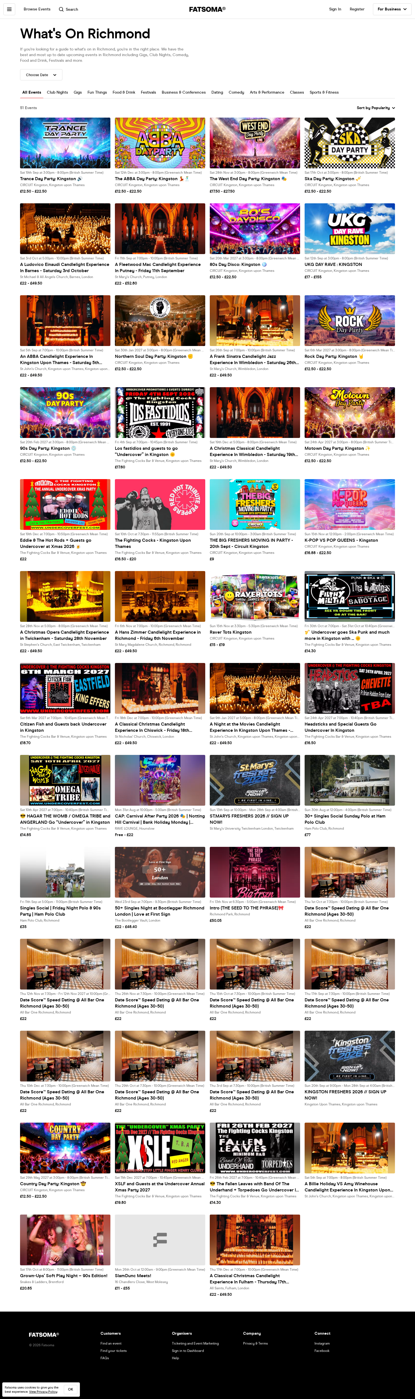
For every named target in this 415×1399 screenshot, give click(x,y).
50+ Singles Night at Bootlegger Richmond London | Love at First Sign (159, 911)
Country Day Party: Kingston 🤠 (53, 1183)
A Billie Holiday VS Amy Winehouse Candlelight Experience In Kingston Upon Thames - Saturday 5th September (347, 1187)
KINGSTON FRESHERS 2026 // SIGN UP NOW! (345, 1095)
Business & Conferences (184, 92)
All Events (31, 92)
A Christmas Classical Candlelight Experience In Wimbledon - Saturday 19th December (252, 452)
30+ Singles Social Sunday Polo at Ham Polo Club (345, 819)
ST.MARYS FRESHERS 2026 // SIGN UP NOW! (249, 819)
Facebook (321, 1351)
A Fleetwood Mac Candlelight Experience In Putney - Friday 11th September (158, 267)
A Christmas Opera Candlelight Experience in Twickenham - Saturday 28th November (64, 635)
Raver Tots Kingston (231, 632)
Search (72, 9)
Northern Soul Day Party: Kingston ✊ (154, 356)
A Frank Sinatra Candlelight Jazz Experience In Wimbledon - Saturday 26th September (253, 360)
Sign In (335, 9)
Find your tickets (114, 1351)
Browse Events (37, 9)
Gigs (78, 92)
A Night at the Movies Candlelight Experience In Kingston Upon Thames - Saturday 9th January (250, 727)
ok (70, 1389)
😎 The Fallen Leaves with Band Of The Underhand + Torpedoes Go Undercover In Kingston (254, 1187)
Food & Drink (124, 92)
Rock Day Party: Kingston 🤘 (334, 356)
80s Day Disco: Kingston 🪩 (238, 264)
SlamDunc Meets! (133, 1275)
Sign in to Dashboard (188, 1351)
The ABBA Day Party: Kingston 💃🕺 (152, 178)
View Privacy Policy (43, 1392)
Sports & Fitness (324, 92)
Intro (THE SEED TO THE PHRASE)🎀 (247, 908)
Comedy (236, 92)
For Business (389, 9)
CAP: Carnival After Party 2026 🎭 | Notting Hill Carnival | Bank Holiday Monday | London (160, 819)
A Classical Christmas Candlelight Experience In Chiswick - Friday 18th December (152, 727)
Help (175, 1358)
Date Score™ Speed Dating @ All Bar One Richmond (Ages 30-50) (347, 911)
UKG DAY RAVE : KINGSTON (333, 264)
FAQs (105, 1358)
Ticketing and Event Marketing (195, 1343)
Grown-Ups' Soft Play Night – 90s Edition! (64, 1275)
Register (357, 9)
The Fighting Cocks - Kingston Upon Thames (153, 543)
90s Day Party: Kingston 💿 (48, 448)
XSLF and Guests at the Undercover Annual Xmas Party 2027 (160, 1187)
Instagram (322, 1343)
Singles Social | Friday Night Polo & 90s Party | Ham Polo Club (60, 911)
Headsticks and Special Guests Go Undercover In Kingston (341, 727)
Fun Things (97, 92)
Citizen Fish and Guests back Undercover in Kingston (63, 727)
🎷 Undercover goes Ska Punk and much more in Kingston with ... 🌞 (347, 635)
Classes (297, 92)
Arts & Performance (267, 92)
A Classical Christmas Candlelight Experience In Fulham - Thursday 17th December (248, 1279)
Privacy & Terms (255, 1343)
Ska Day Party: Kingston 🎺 (333, 178)
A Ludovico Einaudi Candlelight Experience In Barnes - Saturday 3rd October (64, 267)
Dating (217, 92)
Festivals (148, 92)
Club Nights (57, 92)
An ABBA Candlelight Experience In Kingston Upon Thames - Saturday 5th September (59, 360)
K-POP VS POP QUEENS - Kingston (341, 540)
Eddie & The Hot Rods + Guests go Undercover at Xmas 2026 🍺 (55, 543)
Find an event (111, 1343)
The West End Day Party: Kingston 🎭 (248, 178)
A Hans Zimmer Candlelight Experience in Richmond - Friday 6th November (158, 635)
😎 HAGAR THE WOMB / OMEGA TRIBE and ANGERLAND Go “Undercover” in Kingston (65, 819)
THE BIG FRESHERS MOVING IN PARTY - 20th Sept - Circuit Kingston (251, 543)
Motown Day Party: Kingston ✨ (338, 448)
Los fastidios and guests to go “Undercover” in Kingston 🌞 (146, 451)
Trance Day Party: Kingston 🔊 (51, 178)
